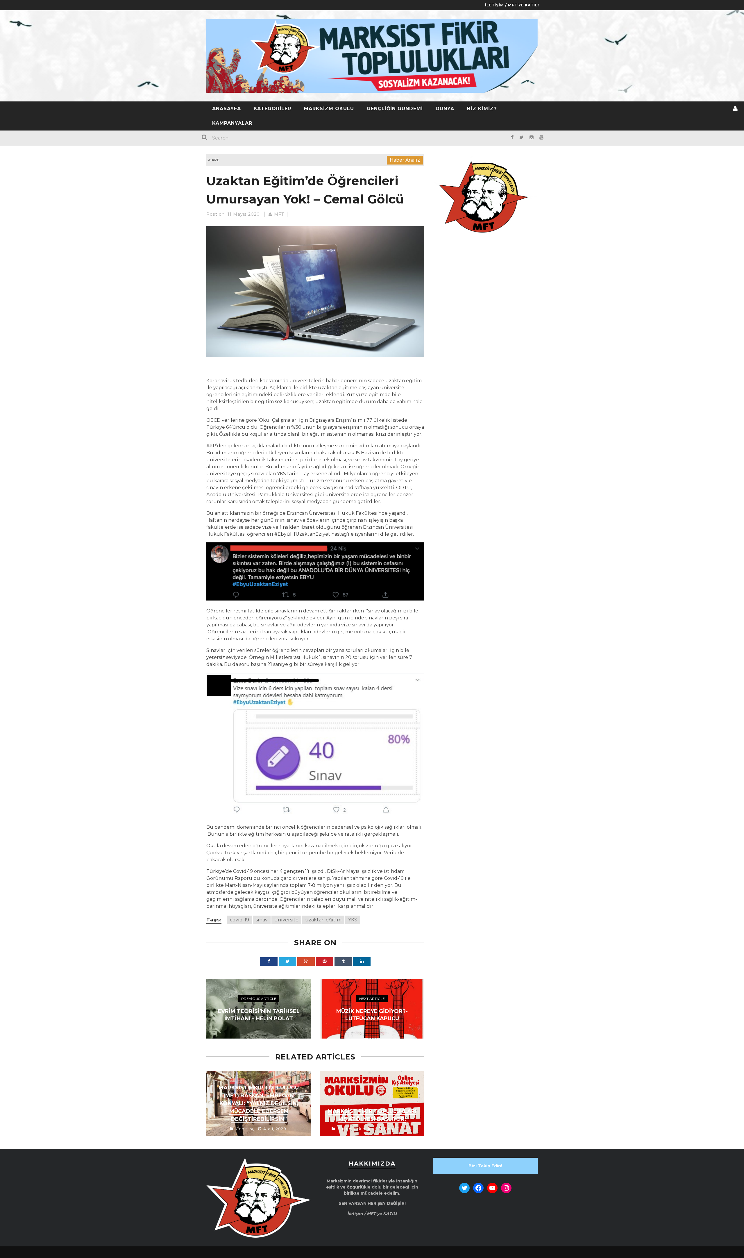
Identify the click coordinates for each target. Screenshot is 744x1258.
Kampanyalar (232, 123)
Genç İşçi (246, 1128)
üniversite (286, 920)
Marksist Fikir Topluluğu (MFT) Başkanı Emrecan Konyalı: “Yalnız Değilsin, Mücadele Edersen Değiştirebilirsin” (259, 1103)
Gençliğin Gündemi (395, 108)
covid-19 (239, 920)
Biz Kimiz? (482, 108)
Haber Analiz (405, 160)
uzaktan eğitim (323, 920)
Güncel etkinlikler (357, 1128)
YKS (352, 920)
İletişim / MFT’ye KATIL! (512, 5)
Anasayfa (226, 108)
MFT (279, 214)
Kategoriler (272, 108)
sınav (262, 920)
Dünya (445, 108)
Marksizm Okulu (329, 108)
